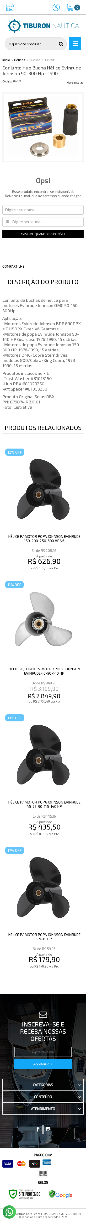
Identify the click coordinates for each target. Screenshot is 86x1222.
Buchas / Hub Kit (41, 60)
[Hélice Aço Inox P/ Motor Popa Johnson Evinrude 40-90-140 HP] (43, 643)
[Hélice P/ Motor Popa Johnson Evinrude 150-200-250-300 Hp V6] (43, 510)
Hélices (19, 60)
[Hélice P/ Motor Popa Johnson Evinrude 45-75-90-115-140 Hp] (43, 776)
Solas (80, 82)
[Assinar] (43, 1064)
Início (6, 60)
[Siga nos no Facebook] (38, 1129)
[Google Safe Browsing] (60, 1193)
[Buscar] (61, 43)
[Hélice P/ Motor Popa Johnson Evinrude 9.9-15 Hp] (43, 908)
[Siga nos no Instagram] (48, 1129)
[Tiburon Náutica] (43, 26)
